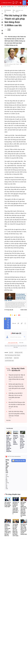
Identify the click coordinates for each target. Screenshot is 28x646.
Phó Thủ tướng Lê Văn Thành (12, 355)
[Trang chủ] (1, 6)
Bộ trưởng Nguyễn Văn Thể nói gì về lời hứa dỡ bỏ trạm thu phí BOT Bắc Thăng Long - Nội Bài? (15, 297)
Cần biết (13, 2)
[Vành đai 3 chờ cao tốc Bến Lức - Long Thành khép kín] (15, 432)
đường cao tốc (18, 352)
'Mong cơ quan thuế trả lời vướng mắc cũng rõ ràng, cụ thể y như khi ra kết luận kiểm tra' (8, 530)
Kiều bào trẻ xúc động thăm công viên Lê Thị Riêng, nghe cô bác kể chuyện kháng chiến (24, 529)
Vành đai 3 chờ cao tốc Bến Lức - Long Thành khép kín (15, 440)
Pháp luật (23, 6)
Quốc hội (16, 358)
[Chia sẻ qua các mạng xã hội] (25, 323)
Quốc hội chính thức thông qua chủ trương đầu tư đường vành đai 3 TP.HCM (17, 414)
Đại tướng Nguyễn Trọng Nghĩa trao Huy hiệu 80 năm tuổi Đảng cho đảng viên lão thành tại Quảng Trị (24, 509)
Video (13, 6)
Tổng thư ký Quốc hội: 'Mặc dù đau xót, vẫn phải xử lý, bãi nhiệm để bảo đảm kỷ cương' (17, 377)
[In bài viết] (2, 33)
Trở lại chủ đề (8, 11)
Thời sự (15, 6)
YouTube (9, 2)
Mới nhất (5, 6)
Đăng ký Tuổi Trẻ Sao (24, 3)
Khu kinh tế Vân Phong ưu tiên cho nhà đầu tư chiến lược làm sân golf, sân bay (17, 404)
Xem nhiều (9, 6)
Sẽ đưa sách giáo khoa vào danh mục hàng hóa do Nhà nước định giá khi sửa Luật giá (17, 386)
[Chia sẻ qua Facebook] (18, 323)
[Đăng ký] (18, 460)
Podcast (4, 2)
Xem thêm (8, 420)
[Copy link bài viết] (22, 323)
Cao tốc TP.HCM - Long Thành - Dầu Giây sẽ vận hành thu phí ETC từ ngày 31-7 (22, 442)
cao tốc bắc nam (9, 360)
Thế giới (19, 6)
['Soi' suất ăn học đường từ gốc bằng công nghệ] (8, 499)
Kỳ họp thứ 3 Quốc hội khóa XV (18, 369)
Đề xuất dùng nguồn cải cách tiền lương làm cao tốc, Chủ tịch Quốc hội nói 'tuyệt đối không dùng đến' (8, 443)
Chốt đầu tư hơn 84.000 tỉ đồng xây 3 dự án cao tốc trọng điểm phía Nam (15, 395)
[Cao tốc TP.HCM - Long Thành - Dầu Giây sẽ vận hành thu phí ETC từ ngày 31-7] (22, 432)
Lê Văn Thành (8, 358)
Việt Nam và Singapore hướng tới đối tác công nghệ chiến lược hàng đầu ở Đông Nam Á (16, 508)
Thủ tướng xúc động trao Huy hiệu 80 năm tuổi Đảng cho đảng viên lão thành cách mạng (15, 530)
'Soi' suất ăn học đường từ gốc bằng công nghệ (8, 504)
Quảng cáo (17, 2)
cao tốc (11, 352)
